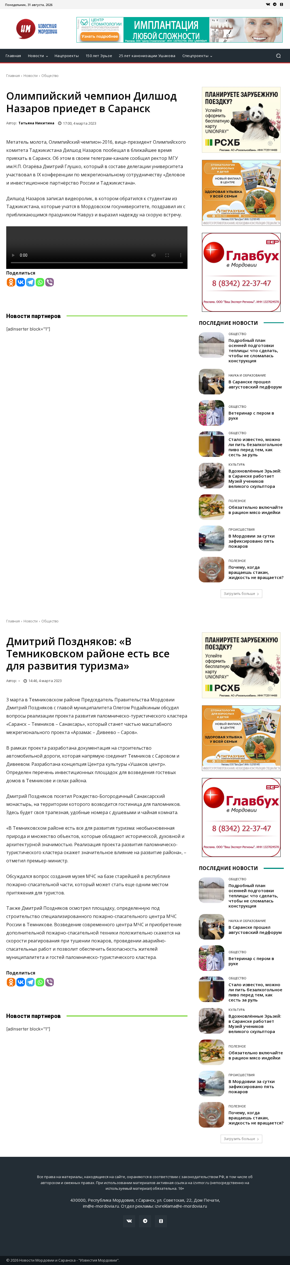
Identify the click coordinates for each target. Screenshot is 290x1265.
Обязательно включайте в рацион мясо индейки (256, 509)
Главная (13, 75)
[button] (278, 55)
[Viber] (49, 282)
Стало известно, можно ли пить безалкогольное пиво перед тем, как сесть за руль (255, 446)
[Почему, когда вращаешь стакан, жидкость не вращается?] (211, 569)
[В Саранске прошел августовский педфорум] (211, 381)
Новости (31, 75)
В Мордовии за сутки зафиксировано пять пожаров (252, 541)
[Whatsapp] (40, 282)
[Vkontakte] (20, 282)
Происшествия (242, 529)
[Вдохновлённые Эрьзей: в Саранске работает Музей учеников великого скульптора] (211, 475)
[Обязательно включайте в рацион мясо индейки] (211, 507)
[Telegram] (274, 4)
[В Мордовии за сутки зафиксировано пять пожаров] (211, 538)
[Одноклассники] (281, 4)
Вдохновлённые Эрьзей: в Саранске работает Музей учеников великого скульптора (255, 478)
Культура (237, 464)
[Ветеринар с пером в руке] (211, 413)
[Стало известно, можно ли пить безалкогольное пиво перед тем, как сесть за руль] (211, 444)
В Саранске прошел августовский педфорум (255, 384)
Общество (50, 75)
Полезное (237, 500)
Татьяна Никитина (36, 123)
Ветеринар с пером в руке (251, 415)
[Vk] (268, 4)
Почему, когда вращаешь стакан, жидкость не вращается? (256, 572)
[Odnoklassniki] (11, 282)
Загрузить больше (239, 593)
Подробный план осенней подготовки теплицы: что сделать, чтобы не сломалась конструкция (253, 350)
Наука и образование (247, 375)
